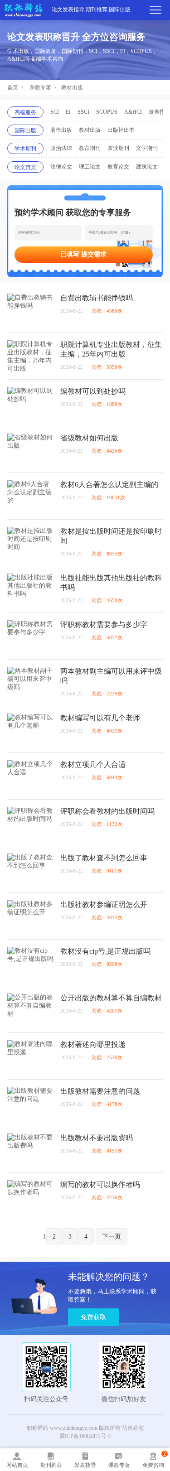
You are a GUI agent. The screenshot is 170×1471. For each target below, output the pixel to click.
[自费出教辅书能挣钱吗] (30, 309)
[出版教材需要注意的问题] (30, 1103)
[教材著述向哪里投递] (30, 1056)
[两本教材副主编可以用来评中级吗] (30, 683)
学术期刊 (25, 148)
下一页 (111, 1236)
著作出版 (61, 130)
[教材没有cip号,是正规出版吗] (30, 963)
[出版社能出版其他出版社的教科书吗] (30, 589)
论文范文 (25, 167)
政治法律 (61, 148)
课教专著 (40, 87)
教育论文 (118, 167)
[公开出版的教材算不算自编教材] (30, 1009)
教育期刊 (90, 148)
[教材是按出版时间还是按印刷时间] (30, 543)
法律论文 (61, 167)
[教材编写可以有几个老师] (30, 729)
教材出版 (72, 87)
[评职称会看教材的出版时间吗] (30, 823)
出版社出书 (121, 130)
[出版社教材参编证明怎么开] (30, 916)
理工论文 (90, 167)
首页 (12, 87)
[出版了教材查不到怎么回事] (30, 869)
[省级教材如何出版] (30, 449)
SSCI (83, 112)
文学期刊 (147, 148)
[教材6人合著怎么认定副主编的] (30, 496)
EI (68, 112)
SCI (54, 112)
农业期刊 (118, 148)
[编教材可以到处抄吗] (30, 403)
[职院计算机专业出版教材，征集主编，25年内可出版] (30, 356)
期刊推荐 (51, 1465)
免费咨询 (153, 1465)
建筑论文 (147, 167)
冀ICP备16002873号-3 (85, 1436)
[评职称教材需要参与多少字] (30, 636)
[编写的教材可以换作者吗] (30, 1196)
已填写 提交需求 (83, 254)
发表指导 (85, 1465)
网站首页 (17, 1465)
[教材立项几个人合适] (30, 776)
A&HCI (133, 112)
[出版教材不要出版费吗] (30, 1149)
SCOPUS (106, 112)
